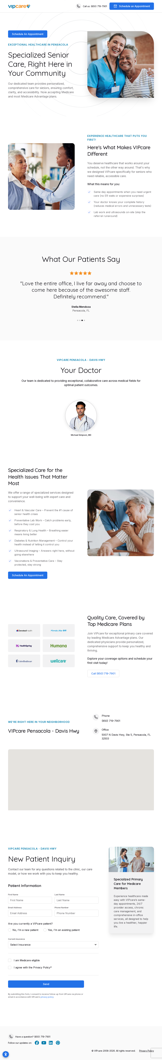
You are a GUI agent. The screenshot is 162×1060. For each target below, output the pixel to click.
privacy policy (47, 997)
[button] (77, 320)
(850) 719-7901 (111, 720)
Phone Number (62, 907)
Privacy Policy (146, 1050)
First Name (13, 894)
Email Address (15, 907)
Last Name (60, 894)
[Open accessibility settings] (6, 1054)
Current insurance (16, 939)
